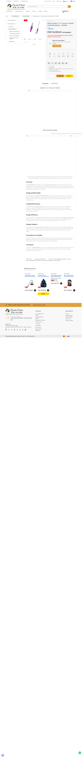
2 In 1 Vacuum (53, 259)
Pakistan (66, 1)
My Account (59, 1)
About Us (67, 313)
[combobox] (47, 6)
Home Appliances (15, 16)
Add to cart (61, 75)
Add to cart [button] (48, 290)
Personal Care (38, 327)
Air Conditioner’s (9, 11)
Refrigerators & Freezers (40, 320)
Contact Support (56, 45)
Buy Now (69, 75)
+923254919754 (16, 1)
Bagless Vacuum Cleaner (15, 31)
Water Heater (12, 41)
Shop (54, 1)
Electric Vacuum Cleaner (14, 35)
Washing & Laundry (19, 11)
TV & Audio (37, 323)
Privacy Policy (68, 318)
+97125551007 (8, 1)
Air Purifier (11, 26)
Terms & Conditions (69, 320)
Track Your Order (48, 1)
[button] (43, 20)
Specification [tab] (54, 83)
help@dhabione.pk (24, 1)
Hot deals (40, 11)
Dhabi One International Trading (13, 336)
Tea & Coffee (38, 325)
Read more (35, 290)
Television (28, 11)
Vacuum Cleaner (26, 16)
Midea (58, 259)
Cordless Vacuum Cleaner (15, 33)
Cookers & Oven (38, 321)
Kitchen (33, 11)
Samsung (45, 11)
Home (7, 16)
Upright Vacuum (51, 260)
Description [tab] (45, 83)
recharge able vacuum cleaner (15, 38)
